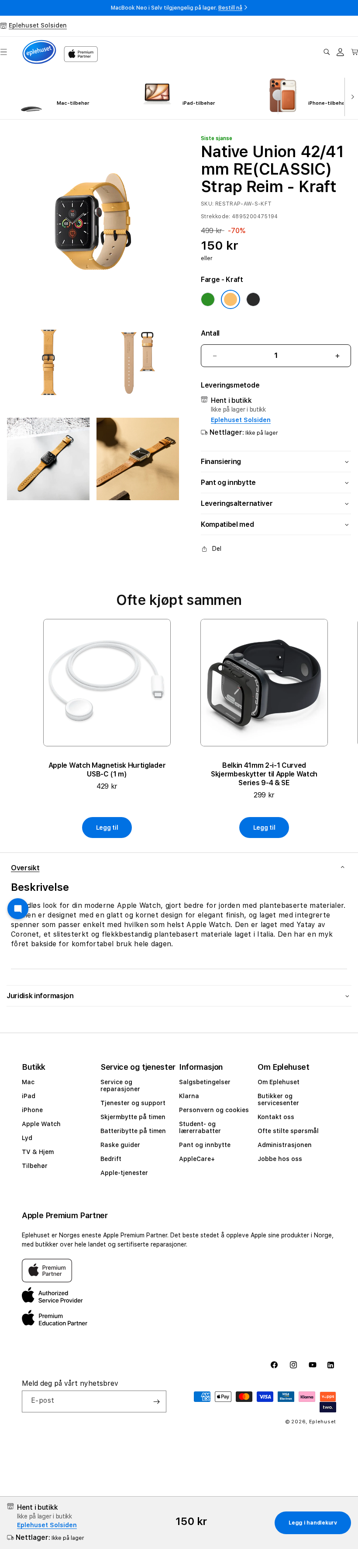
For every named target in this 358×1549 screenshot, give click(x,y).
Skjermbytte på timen (132, 1116)
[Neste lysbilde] (351, 96)
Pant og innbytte (205, 1144)
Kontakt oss (276, 1116)
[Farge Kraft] (230, 299)
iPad (28, 1095)
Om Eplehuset (278, 1081)
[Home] (39, 52)
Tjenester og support (132, 1102)
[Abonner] (156, 1401)
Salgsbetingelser (205, 1081)
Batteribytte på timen (133, 1130)
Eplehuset (322, 1422)
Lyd (27, 1137)
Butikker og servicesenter (278, 1099)
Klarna (189, 1095)
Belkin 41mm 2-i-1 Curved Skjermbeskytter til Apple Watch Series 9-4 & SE (264, 774)
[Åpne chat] (17, 908)
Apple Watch (41, 1123)
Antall (210, 333)
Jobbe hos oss (280, 1158)
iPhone (32, 1109)
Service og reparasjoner (120, 1085)
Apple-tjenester (124, 1172)
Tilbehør (35, 1165)
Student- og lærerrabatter (200, 1127)
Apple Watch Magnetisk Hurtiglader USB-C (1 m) (106, 769)
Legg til (107, 827)
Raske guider (120, 1144)
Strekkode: (216, 216)
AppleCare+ (197, 1158)
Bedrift (110, 1158)
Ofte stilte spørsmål (288, 1130)
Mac (28, 1081)
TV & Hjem (38, 1151)
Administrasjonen (285, 1144)
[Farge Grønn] (208, 299)
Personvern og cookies (214, 1109)
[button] (327, 52)
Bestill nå (230, 8)
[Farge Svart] (253, 299)
